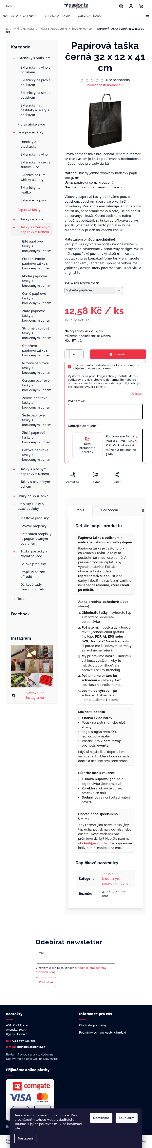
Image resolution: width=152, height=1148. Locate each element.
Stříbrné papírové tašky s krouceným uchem (36, 333)
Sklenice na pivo (33, 200)
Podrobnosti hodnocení (105, 85)
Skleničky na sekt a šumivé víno (36, 164)
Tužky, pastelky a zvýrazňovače (34, 553)
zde (17, 1128)
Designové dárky (30, 132)
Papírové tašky (29, 210)
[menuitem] (20, 16)
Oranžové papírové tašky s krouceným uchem (36, 350)
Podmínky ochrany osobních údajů (102, 1032)
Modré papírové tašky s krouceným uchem (36, 281)
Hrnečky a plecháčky (29, 144)
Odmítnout (101, 1118)
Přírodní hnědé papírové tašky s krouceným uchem (36, 263)
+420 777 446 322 (23, 1040)
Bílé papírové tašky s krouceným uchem (36, 246)
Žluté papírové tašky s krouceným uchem (36, 437)
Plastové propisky (35, 518)
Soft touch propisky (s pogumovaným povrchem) (36, 538)
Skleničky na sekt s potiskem (35, 95)
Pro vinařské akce (31, 124)
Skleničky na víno (34, 154)
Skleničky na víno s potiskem (35, 70)
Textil (21, 599)
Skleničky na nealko (30, 190)
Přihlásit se (46, 982)
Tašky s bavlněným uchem (35, 484)
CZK (9, 6)
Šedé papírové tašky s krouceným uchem (36, 420)
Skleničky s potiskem (34, 58)
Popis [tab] (80, 510)
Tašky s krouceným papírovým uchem (36, 229)
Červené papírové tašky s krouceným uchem (36, 385)
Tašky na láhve (32, 219)
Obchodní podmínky (93, 1025)
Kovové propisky (34, 526)
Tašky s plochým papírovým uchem (35, 471)
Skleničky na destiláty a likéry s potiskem (35, 110)
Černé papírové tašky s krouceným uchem (36, 298)
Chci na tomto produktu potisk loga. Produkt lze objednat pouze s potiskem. (106, 367)
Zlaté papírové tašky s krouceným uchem (36, 315)
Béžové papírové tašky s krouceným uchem (36, 455)
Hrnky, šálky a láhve (32, 496)
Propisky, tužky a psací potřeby (30, 506)
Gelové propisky (33, 564)
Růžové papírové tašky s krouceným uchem (36, 368)
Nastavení (25, 1138)
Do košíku (120, 354)
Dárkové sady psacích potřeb (32, 587)
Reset (139, 393)
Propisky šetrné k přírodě (34, 574)
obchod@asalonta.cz (31, 1046)
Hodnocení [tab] (109, 510)
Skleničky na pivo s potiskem (36, 82)
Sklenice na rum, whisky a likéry (33, 177)
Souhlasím (127, 1118)
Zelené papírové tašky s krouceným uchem (36, 402)
